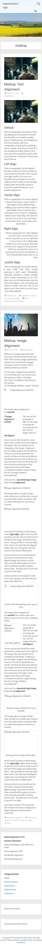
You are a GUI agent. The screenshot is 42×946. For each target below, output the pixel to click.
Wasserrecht (9, 886)
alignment (25, 296)
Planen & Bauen (11, 882)
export (10, 298)
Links (17, 908)
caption (34, 604)
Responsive (11, 296)
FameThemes (9, 96)
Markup (10, 818)
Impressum (9, 924)
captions (7, 820)
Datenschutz (21, 924)
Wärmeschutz (10, 889)
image (29, 820)
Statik (6, 878)
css (5, 298)
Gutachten (8, 893)
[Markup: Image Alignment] (21, 335)
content (33, 296)
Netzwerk (8, 908)
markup (16, 298)
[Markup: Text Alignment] (21, 79)
